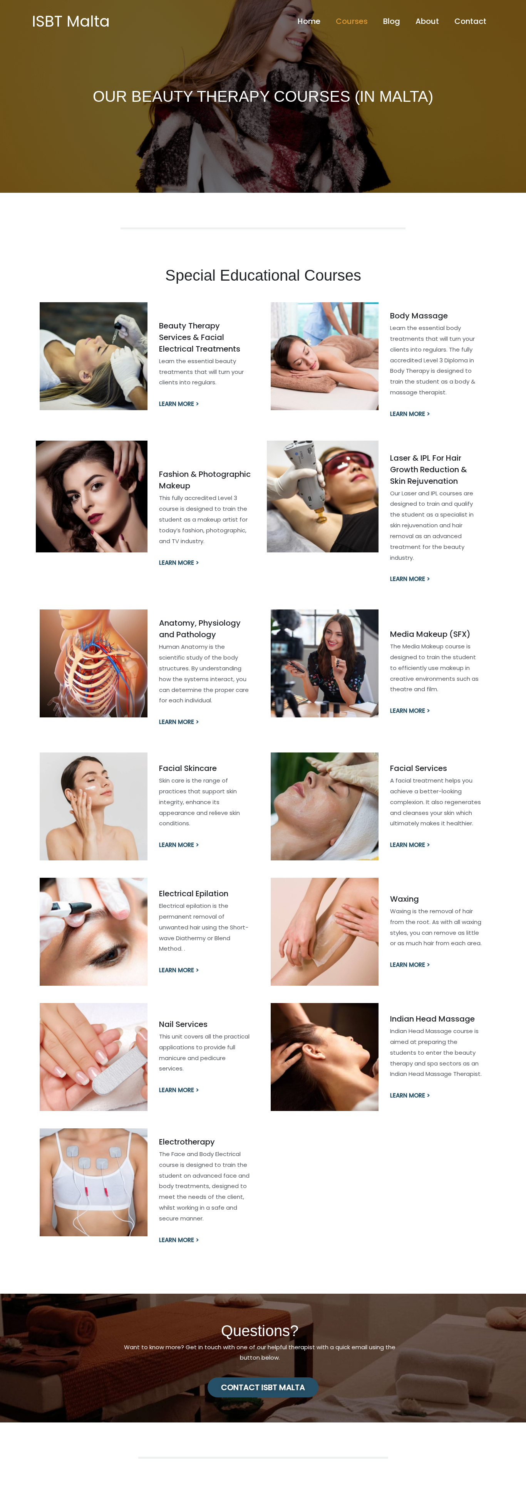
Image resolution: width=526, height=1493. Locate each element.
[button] (263, 1387)
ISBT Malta (71, 21)
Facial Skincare (188, 768)
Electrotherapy (187, 1141)
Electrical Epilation (193, 893)
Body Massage (419, 315)
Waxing (404, 899)
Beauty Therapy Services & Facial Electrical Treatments (199, 337)
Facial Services (418, 768)
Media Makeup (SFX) (430, 634)
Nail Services (183, 1024)
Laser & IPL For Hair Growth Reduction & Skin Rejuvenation (428, 469)
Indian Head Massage (432, 1018)
